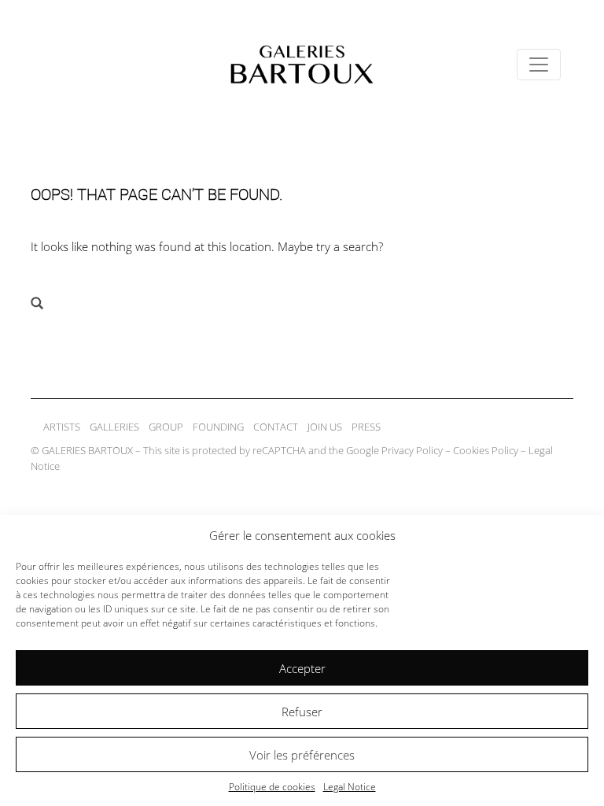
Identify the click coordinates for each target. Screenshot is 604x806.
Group (166, 427)
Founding (218, 427)
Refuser (302, 711)
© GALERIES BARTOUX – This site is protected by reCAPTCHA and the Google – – (292, 458)
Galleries (114, 427)
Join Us (325, 427)
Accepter (302, 668)
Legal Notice (349, 786)
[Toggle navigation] (539, 64)
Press (366, 427)
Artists (61, 427)
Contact (275, 427)
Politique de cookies (272, 786)
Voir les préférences (302, 755)
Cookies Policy (485, 450)
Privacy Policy (412, 450)
